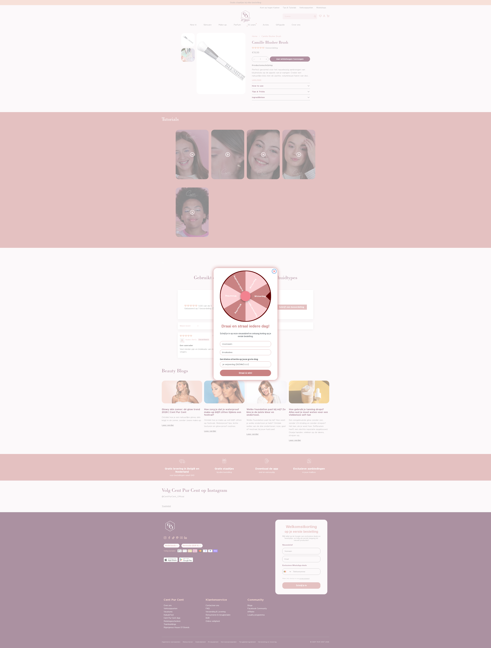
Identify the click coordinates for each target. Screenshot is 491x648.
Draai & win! (245, 373)
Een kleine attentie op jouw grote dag (239, 359)
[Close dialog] (274, 271)
